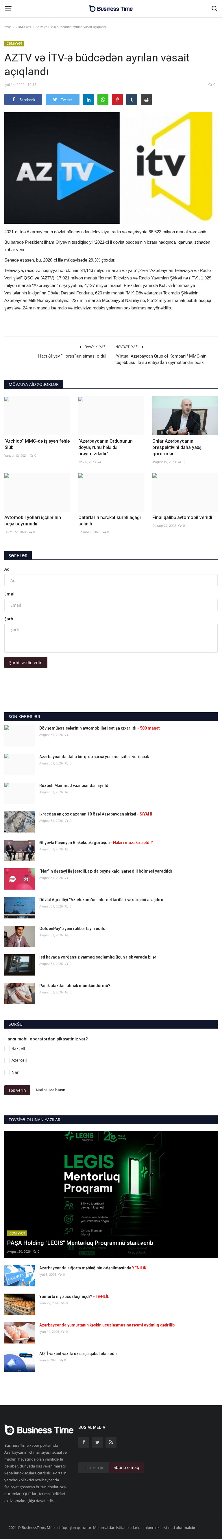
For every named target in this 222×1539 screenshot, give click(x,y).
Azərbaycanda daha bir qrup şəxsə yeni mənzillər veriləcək (94, 756)
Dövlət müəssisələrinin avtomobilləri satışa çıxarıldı (99, 728)
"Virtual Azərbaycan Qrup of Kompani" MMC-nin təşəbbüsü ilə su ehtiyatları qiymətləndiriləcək (160, 359)
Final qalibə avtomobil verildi (182, 517)
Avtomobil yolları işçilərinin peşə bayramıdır (32, 521)
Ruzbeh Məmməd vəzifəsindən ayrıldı (74, 785)
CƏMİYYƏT (23, 27)
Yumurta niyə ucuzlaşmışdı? (74, 1296)
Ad (7, 569)
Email (10, 594)
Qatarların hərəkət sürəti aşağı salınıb (109, 521)
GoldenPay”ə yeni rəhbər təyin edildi (73, 928)
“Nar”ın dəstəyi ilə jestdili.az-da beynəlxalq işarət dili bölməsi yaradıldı (105, 871)
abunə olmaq (126, 1467)
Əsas (7, 27)
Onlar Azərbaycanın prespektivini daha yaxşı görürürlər (177, 447)
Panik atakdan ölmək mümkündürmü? (74, 985)
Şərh (8, 618)
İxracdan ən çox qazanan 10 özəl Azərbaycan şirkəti (95, 814)
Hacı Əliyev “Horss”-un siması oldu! (72, 356)
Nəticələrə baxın (50, 1089)
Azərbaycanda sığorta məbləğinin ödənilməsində (93, 1268)
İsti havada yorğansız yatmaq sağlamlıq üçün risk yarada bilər (97, 957)
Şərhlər (18, 555)
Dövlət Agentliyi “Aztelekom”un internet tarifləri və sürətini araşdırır (101, 899)
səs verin (17, 1090)
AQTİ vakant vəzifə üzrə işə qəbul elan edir (78, 1353)
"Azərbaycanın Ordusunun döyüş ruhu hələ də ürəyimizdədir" (105, 447)
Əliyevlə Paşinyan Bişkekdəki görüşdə (96, 842)
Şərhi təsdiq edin (25, 662)
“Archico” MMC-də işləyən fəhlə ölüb (37, 444)
